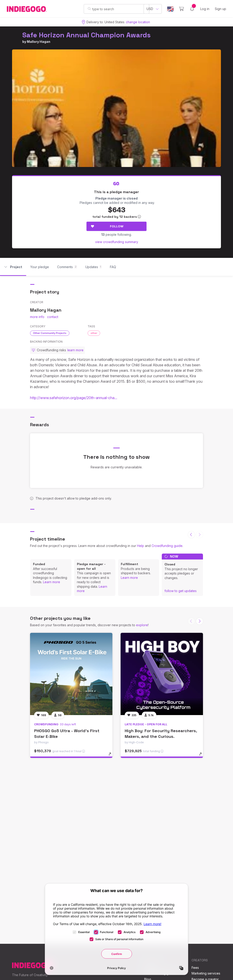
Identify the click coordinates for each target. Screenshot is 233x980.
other (94, 333)
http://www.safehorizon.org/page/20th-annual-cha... (73, 397)
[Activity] (192, 9)
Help (140, 546)
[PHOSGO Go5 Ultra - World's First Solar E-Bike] (71, 674)
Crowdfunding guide (167, 546)
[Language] (170, 9)
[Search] (89, 9)
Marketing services (206, 973)
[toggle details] (112, 756)
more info (37, 317)
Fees (195, 968)
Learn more (51, 582)
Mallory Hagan (38, 42)
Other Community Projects (49, 333)
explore (142, 625)
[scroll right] (199, 621)
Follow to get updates (181, 591)
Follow (116, 226)
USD (150, 9)
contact (52, 317)
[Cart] (181, 9)
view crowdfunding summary (116, 242)
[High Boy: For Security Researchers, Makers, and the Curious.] (162, 674)
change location (138, 22)
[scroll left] (191, 534)
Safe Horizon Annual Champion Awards (86, 35)
